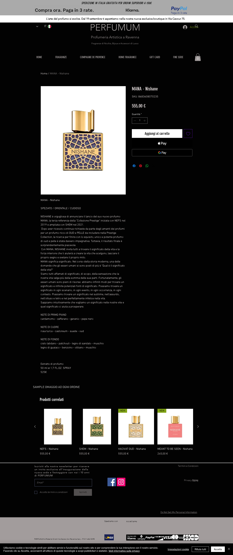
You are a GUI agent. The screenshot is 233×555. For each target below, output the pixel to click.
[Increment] (145, 121)
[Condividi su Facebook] (134, 166)
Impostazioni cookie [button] (178, 549)
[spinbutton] (140, 121)
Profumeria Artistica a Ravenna (115, 37)
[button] (131, 57)
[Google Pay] (162, 152)
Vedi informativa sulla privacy (124, 550)
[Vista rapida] (58, 427)
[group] (116, 434)
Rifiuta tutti (200, 549)
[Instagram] (121, 482)
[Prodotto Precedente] (35, 426)
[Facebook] (111, 482)
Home (44, 73)
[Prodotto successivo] (198, 426)
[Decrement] (134, 121)
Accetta (218, 549)
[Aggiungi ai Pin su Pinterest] (141, 166)
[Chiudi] (229, 549)
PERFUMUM (115, 27)
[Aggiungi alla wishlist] (188, 133)
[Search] (196, 26)
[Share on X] (153, 166)
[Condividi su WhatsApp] (147, 166)
